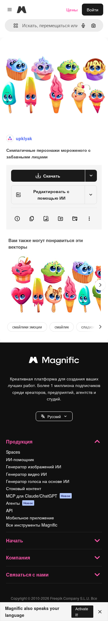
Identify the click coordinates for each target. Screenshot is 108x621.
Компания (18, 557)
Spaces (13, 452)
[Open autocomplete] (13, 25)
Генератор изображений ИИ (33, 466)
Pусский (54, 416)
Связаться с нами (27, 574)
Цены (72, 10)
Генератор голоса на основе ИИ (37, 481)
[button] (54, 416)
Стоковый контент (23, 488)
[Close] (100, 611)
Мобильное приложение (30, 518)
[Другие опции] (89, 219)
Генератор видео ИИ (26, 474)
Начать (14, 540)
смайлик (62, 326)
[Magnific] (54, 361)
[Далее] (100, 285)
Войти (92, 10)
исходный (40, 51)
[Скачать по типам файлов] (91, 176)
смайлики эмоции (27, 326)
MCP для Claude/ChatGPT (38, 496)
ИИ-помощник (20, 459)
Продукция (19, 441)
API (9, 510)
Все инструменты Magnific (31, 525)
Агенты (19, 503)
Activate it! (81, 611)
